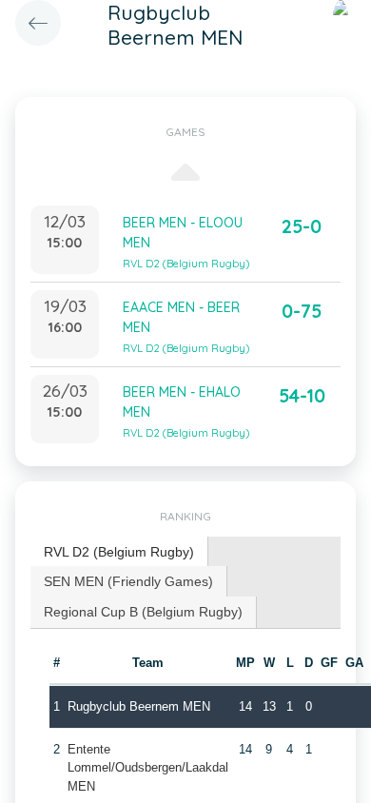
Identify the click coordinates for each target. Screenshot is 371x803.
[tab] (119, 552)
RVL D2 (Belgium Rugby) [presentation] (119, 551)
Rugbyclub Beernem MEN (139, 706)
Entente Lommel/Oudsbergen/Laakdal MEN (148, 767)
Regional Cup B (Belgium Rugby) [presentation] (143, 611)
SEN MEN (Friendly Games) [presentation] (128, 581)
